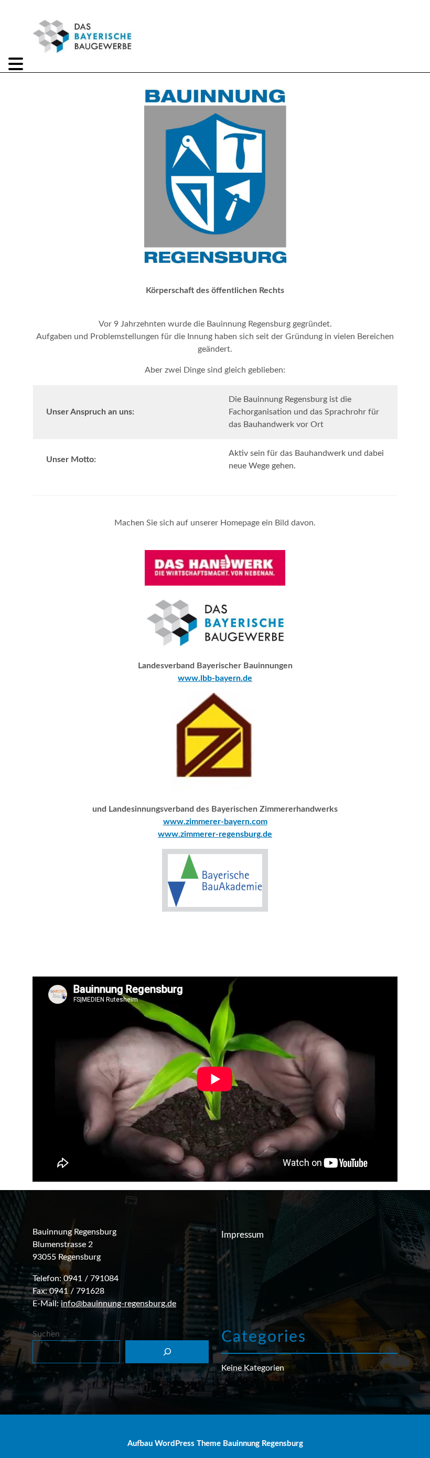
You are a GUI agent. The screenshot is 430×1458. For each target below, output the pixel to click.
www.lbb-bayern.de (215, 678)
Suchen (46, 1334)
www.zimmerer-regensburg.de (215, 834)
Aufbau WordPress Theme (174, 1444)
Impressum (242, 1234)
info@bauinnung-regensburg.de (118, 1303)
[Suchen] (167, 1351)
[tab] (17, 63)
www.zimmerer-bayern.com (215, 821)
